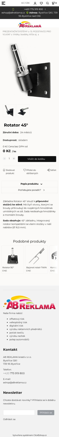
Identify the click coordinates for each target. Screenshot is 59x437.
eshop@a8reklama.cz (13, 12)
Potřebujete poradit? (29, 190)
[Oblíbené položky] (41, 3)
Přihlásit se (46, 412)
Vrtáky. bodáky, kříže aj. (25, 34)
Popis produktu (30, 183)
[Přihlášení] (35, 3)
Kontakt (19, 9)
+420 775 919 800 (33, 9)
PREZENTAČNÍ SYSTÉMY (15, 31)
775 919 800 (17, 373)
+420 (6, 373)
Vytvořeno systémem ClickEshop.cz (30, 435)
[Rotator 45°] (29, 70)
